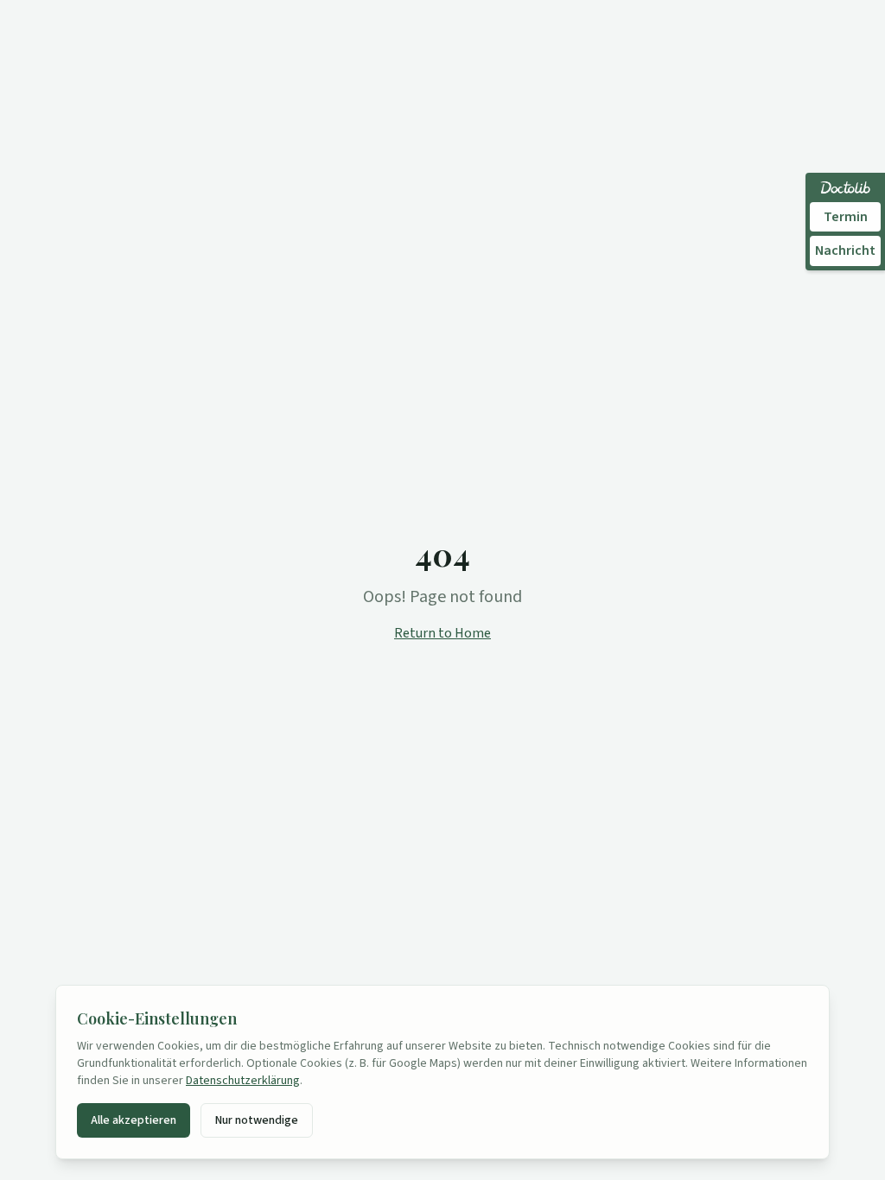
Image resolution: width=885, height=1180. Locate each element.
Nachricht (845, 250)
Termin (846, 216)
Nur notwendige (256, 1120)
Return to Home (442, 633)
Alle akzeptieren (133, 1120)
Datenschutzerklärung (243, 1080)
